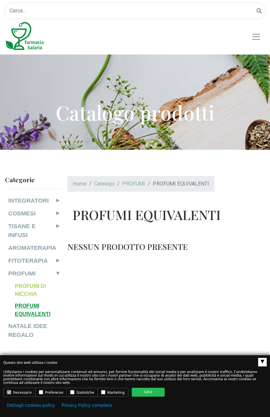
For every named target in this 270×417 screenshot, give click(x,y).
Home (80, 184)
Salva (148, 391)
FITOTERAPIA (28, 260)
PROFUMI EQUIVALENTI (32, 310)
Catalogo (104, 184)
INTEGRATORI (28, 200)
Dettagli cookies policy (31, 405)
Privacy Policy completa (87, 405)
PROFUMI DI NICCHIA (30, 290)
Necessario (22, 392)
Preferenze (54, 392)
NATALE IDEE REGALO (27, 330)
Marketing (115, 392)
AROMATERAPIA (32, 248)
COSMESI (22, 213)
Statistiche (84, 392)
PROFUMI (22, 273)
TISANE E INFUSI (22, 230)
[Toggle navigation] (256, 37)
